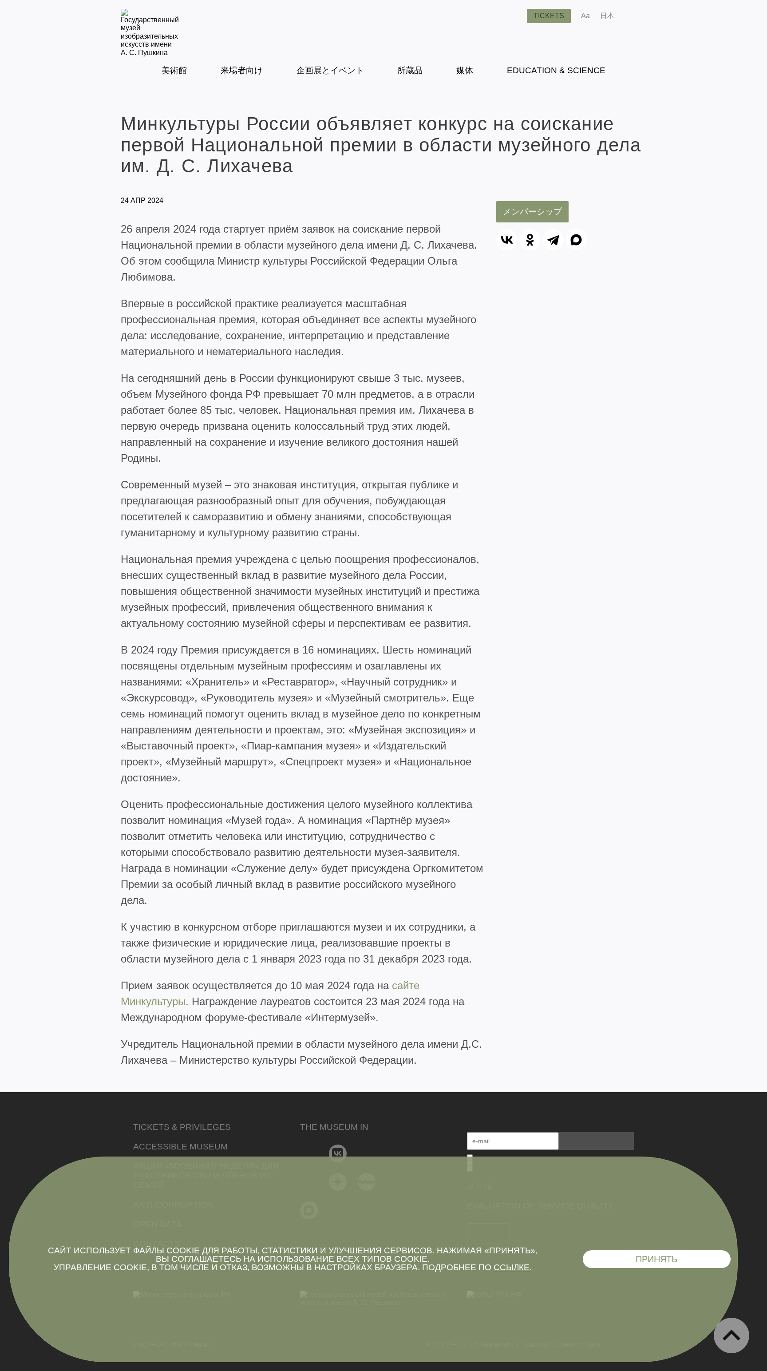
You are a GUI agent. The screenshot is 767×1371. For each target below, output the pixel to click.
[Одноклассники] (530, 239)
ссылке (512, 1267)
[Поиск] (513, 16)
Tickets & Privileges (182, 1127)
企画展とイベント (330, 70)
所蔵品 (410, 70)
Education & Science (556, 70)
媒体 (464, 70)
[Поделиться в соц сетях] (634, 16)
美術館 (174, 70)
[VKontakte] (338, 1153)
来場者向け (242, 70)
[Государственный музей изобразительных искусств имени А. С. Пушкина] (150, 52)
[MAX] (576, 239)
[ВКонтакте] (507, 239)
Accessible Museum (180, 1146)
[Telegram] (553, 239)
